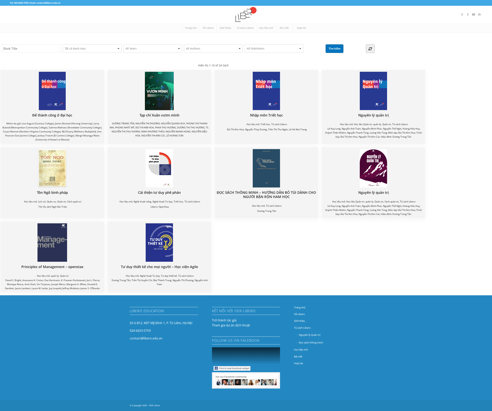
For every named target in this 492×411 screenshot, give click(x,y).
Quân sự (51, 201)
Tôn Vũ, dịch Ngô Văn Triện (52, 206)
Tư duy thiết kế (169, 275)
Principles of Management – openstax (52, 266)
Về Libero (299, 314)
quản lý (377, 124)
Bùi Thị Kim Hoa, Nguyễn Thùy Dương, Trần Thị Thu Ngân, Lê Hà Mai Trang (267, 129)
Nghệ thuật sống (142, 201)
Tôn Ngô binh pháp (52, 192)
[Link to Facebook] (462, 14)
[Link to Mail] (479, 14)
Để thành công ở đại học (52, 115)
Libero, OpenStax (160, 206)
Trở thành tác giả (224, 320)
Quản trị (386, 124)
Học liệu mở (253, 124)
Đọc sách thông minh (311, 342)
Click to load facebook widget (234, 368)
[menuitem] (190, 28)
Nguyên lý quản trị (373, 115)
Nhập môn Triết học (266, 115)
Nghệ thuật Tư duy (162, 201)
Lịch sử (42, 201)
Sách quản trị (74, 201)
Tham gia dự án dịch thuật (231, 325)
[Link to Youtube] (473, 14)
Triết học (265, 124)
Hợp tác (298, 363)
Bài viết (298, 356)
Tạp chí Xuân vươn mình (159, 115)
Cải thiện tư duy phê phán (159, 192)
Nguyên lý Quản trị (309, 335)
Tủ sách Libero (279, 124)
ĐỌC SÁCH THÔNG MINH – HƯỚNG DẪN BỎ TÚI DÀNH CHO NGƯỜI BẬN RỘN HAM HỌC (266, 194)
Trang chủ (299, 307)
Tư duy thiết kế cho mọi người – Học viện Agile (159, 266)
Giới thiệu (299, 321)
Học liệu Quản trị (363, 124)
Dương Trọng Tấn (266, 211)
